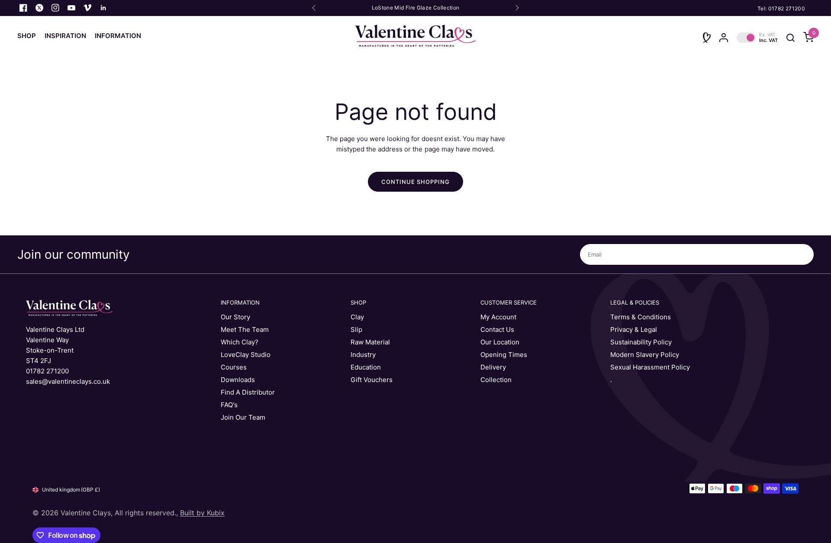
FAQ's (229, 405)
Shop (26, 36)
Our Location (499, 342)
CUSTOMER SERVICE (508, 302)
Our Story (235, 317)
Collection (496, 380)
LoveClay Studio (246, 354)
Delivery (493, 367)
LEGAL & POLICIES (634, 302)
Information (118, 36)
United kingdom (71, 489)
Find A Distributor (248, 392)
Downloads (238, 380)
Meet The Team (245, 329)
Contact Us (497, 329)
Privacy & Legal (633, 329)
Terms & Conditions (640, 317)
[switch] (757, 37)
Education (366, 367)
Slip (356, 329)
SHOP (358, 302)
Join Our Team (243, 417)
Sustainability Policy (641, 342)
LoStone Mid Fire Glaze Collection (416, 7)
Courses (234, 367)
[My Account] (723, 38)
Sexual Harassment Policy (650, 367)
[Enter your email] (805, 254)
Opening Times (503, 354)
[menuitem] (28, 36)
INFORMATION (240, 302)
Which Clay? (239, 342)
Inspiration (65, 36)
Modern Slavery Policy (644, 354)
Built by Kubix (202, 512)
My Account (498, 317)
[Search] (790, 38)
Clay (357, 317)
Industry (363, 354)
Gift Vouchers (372, 380)
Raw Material (370, 342)
